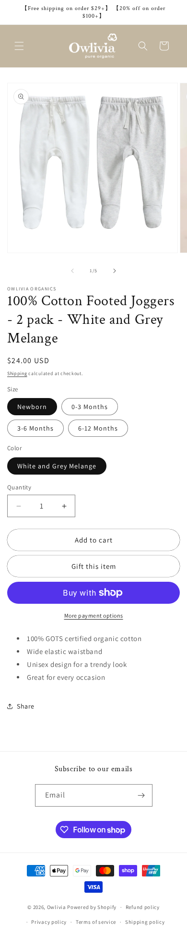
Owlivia (56, 907)
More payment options (93, 615)
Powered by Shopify (92, 907)
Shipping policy (145, 922)
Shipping (17, 373)
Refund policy (143, 907)
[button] (19, 45)
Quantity (19, 487)
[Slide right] (114, 270)
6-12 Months (98, 428)
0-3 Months (89, 406)
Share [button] (26, 706)
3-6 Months (35, 428)
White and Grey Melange (56, 466)
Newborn (32, 406)
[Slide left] (72, 270)
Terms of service (96, 922)
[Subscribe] (141, 795)
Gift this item (93, 566)
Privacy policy (49, 922)
